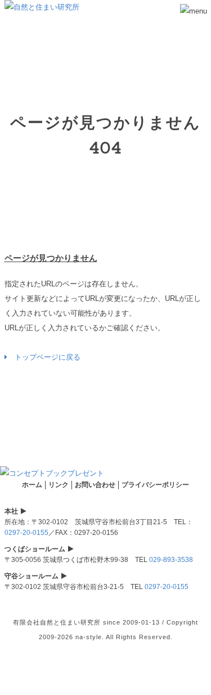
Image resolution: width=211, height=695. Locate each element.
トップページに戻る (43, 357)
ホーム (32, 485)
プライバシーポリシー (155, 485)
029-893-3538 (171, 560)
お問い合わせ (95, 485)
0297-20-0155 (26, 533)
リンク (58, 485)
